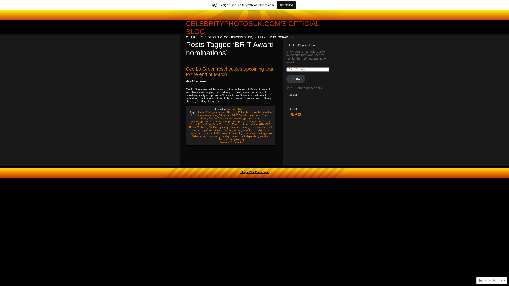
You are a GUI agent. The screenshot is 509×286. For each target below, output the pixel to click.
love (245, 130)
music (209, 133)
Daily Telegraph (221, 124)
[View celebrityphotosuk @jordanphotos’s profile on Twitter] (296, 114)
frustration (242, 127)
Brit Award (224, 115)
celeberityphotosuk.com (246, 118)
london (237, 130)
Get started (286, 4)
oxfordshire (249, 133)
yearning (239, 139)
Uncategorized (234, 109)
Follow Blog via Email (302, 45)
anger (221, 112)
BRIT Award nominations (246, 115)
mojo (201, 133)
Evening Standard (242, 124)
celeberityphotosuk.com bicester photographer (216, 121)
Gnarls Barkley (223, 130)
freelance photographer (222, 127)
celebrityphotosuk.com (258, 121)
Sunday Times (229, 136)
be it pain (251, 112)
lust (251, 130)
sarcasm (214, 136)
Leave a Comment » (231, 142)
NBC (217, 133)
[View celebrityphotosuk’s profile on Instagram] (299, 114)
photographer (264, 133)
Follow (295, 79)
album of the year (207, 112)
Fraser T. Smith (198, 127)
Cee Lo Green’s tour (220, 118)
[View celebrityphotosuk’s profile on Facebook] (292, 114)
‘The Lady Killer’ (235, 112)
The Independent (248, 136)
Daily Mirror (204, 124)
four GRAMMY (262, 124)
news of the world (231, 133)
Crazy (193, 124)
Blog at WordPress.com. (254, 172)
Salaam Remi (200, 136)
